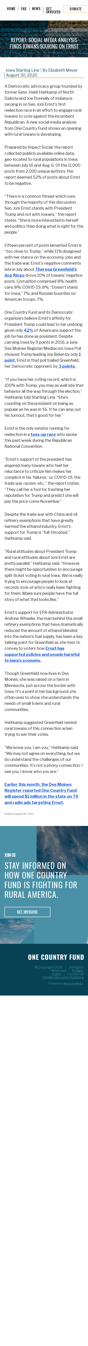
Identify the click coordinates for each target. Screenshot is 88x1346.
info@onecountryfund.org (63, 977)
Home (11, 8)
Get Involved (53, 10)
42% (28, 330)
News (36, 8)
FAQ (24, 8)
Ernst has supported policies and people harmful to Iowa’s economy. (42, 654)
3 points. (67, 366)
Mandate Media (73, 983)
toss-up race (43, 434)
